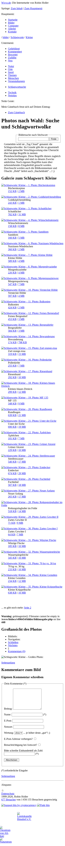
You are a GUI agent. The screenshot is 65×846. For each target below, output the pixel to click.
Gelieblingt (14, 48)
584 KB (12, 330)
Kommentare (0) (16, 651)
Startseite (13, 19)
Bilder (11, 22)
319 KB (12, 354)
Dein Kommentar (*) (15, 683)
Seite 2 (27, 607)
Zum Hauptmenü (33, 8)
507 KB (12, 485)
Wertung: (9, 732)
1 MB (21, 202)
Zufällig (12, 57)
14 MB (22, 511)
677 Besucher (8, 799)
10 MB (22, 377)
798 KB (22, 342)
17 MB (22, 461)
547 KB (12, 284)
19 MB (22, 426)
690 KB (12, 426)
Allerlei (12, 28)
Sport (11, 72)
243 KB (12, 202)
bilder (6, 37)
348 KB (12, 403)
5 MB (21, 237)
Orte (10, 69)
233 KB (12, 569)
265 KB (12, 496)
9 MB (21, 403)
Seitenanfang (8, 662)
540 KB (12, 461)
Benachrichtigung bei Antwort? (20, 744)
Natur (11, 66)
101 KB (12, 438)
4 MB (21, 261)
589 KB (12, 261)
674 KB (12, 473)
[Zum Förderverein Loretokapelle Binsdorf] (24, 819)
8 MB (21, 226)
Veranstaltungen (16, 81)
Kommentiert (15, 51)
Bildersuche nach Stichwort (33, 134)
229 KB (12, 450)
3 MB (21, 319)
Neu (10, 60)
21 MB (22, 415)
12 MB (22, 392)
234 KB (12, 581)
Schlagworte (17, 37)
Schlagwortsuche (17, 86)
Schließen (13, 642)
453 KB (12, 319)
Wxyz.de (6, 2)
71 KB (11, 522)
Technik (12, 92)
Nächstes (13, 645)
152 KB (12, 191)
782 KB (12, 214)
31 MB (22, 214)
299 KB (12, 392)
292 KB (12, 377)
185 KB (12, 546)
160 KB (12, 237)
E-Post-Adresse (18, 738)
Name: (7, 714)
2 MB (21, 191)
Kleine (29, 37)
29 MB (22, 473)
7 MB (21, 284)
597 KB (12, 295)
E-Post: (8, 720)
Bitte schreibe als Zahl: (23, 750)
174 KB (12, 342)
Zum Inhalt (16, 8)
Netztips (12, 95)
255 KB (12, 365)
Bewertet (13, 54)
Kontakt (12, 31)
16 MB (22, 557)
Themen (12, 75)
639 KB (12, 415)
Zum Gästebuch (16, 112)
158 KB (12, 226)
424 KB (12, 307)
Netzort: (8, 726)
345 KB (12, 557)
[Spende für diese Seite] (18, 805)
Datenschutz (7, 793)
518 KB (12, 511)
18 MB (22, 485)
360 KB (12, 249)
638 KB (12, 592)
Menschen (13, 78)
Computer (13, 25)
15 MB (22, 354)
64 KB (11, 534)
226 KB (12, 272)
